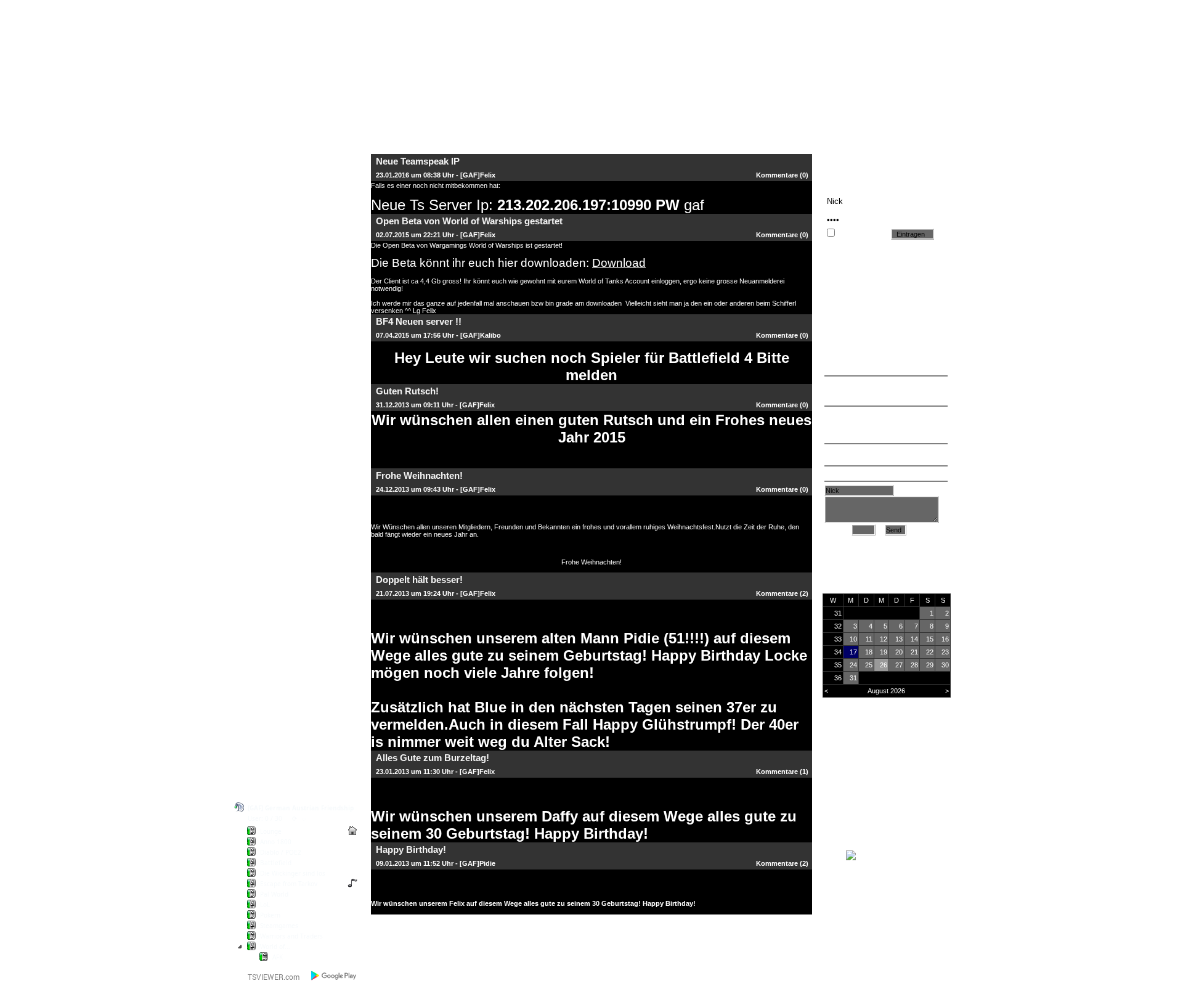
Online (828, 760)
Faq (259, 584)
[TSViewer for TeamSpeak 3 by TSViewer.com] (268, 979)
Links (262, 543)
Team (262, 349)
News (262, 197)
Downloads (272, 516)
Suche (264, 278)
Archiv (909, 490)
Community (273, 489)
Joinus (264, 682)
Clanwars (269, 376)
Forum (264, 210)
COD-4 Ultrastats (283, 224)
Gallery (265, 611)
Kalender (268, 529)
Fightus (266, 696)
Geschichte (273, 404)
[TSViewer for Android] (334, 975)
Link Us (266, 556)
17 (853, 652)
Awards (266, 390)
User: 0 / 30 (265, 818)
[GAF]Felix (477, 175)
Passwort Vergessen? (291, 264)
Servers (266, 502)
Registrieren (274, 251)
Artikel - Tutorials (283, 597)
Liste (841, 530)
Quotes (265, 570)
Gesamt (831, 787)
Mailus (264, 709)
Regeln (265, 417)
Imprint (265, 723)
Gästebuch (272, 237)
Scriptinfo (270, 736)
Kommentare (777, 175)
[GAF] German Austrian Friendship (301, 808)
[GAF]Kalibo (480, 335)
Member (267, 363)
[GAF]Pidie (477, 863)
